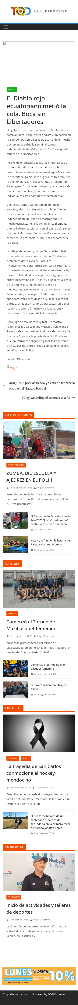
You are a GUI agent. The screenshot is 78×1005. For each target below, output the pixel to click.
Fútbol (11, 89)
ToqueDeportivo (45, 487)
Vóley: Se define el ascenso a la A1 (46, 398)
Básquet (12, 613)
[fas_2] (12, 368)
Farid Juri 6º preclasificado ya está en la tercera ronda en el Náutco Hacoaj (41, 385)
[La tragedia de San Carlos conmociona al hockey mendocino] (39, 733)
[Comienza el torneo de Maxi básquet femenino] (15, 669)
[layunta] (39, 969)
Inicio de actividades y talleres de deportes (38, 908)
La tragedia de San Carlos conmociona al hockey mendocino (33, 773)
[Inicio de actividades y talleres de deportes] (39, 872)
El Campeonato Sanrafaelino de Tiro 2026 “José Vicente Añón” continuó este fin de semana (51, 520)
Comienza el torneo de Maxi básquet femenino (48, 666)
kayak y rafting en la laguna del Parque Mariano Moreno (51, 542)
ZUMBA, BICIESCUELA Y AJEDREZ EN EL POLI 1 (31, 476)
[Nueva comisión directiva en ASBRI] (15, 690)
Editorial (12, 758)
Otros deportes (16, 465)
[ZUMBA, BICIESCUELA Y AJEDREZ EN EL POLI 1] (39, 440)
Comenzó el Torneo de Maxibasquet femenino (31, 624)
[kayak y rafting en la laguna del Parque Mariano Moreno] (15, 545)
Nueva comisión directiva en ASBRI (49, 687)
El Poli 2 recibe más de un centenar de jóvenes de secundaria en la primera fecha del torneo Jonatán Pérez (51, 822)
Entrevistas (14, 897)
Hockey (26, 758)
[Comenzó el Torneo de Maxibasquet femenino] (39, 589)
